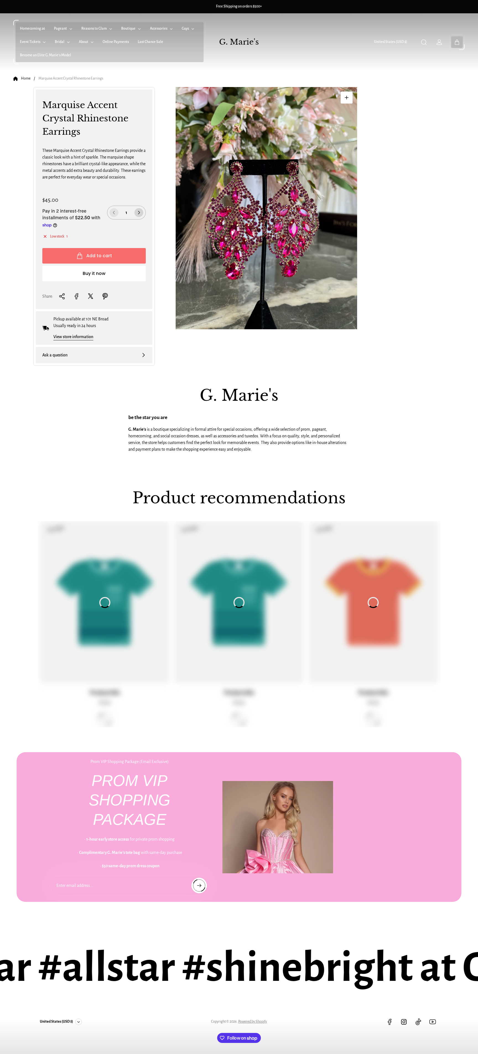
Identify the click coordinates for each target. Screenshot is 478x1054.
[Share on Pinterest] (105, 296)
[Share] (61, 296)
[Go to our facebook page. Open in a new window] (389, 1021)
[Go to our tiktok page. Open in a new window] (418, 1021)
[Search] (423, 42)
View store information (73, 337)
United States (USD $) (390, 42)
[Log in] (439, 42)
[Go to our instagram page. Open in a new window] (403, 1021)
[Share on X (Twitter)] (90, 296)
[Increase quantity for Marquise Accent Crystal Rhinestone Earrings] (138, 212)
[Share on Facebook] (76, 296)
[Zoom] (347, 97)
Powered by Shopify (252, 1022)
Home (25, 78)
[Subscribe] (199, 885)
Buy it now (94, 273)
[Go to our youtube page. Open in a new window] (432, 1021)
